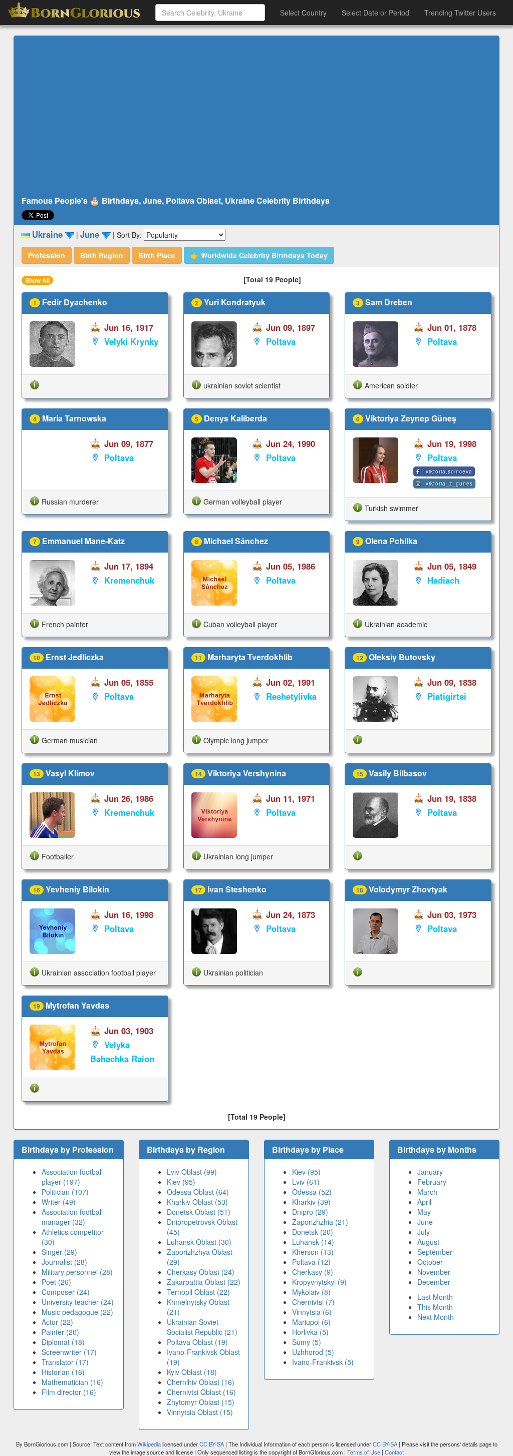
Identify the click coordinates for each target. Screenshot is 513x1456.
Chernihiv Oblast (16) (200, 1382)
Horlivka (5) (310, 1332)
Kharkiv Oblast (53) (197, 1202)
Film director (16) (69, 1392)
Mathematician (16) (72, 1382)
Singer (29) (59, 1252)
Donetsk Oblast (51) (198, 1212)
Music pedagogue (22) (77, 1312)
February (431, 1182)
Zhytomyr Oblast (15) (200, 1402)
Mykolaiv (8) (311, 1292)
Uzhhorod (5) (313, 1352)
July (423, 1232)
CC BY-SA (211, 1444)
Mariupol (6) (311, 1322)
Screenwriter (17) (69, 1352)
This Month (435, 1307)
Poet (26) (56, 1282)
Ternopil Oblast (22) (198, 1292)
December (433, 1282)
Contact (394, 1452)
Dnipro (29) (310, 1212)
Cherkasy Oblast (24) (200, 1272)
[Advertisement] (256, 116)
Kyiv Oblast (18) (192, 1372)
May (424, 1212)
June (425, 1222)
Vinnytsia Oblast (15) (200, 1412)
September (434, 1252)
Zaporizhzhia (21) (320, 1222)
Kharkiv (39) (311, 1202)
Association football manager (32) (72, 1217)
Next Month (435, 1317)
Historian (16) (63, 1372)
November (433, 1272)
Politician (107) (65, 1192)
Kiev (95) (181, 1182)
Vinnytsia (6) (312, 1312)
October (430, 1262)
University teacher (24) (78, 1302)
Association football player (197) (72, 1177)
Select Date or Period (375, 13)
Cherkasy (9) (312, 1272)
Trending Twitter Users (460, 13)
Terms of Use (364, 1452)
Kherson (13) (313, 1252)
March (427, 1192)
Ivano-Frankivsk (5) (323, 1362)
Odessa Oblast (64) (198, 1192)
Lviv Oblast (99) (192, 1172)
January (430, 1172)
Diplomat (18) (63, 1342)
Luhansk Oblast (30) (199, 1242)
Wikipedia (149, 1444)
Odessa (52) (312, 1192)
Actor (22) (57, 1322)
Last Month (435, 1297)
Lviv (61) (306, 1182)
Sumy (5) (306, 1342)
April (424, 1202)
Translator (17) (65, 1362)
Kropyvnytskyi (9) (319, 1282)
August (428, 1242)
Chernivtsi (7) (313, 1302)
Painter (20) (60, 1332)
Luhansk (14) (313, 1242)
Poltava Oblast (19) (197, 1342)
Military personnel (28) (77, 1272)
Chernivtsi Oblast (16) (201, 1392)
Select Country (303, 13)
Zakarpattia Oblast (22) (203, 1282)
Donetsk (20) (312, 1232)
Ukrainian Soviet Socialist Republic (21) (202, 1327)
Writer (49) (59, 1202)
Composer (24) (66, 1292)
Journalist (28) (64, 1262)
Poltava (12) (311, 1262)
